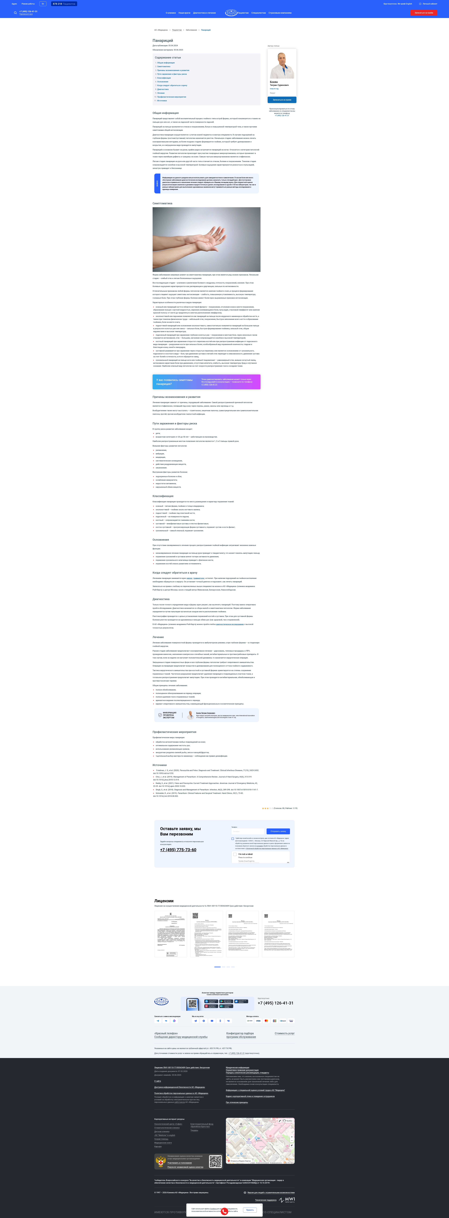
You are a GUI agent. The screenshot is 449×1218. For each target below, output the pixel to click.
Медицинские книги (163, 1142)
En (43, 3)
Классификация (164, 78)
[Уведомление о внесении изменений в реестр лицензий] (170, 934)
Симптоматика (163, 66)
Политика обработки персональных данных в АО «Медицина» (181, 1093)
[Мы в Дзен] (203, 1020)
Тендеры (194, 1130)
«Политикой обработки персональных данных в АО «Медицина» (267, 848)
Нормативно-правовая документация (242, 1070)
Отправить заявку (278, 831)
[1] (263, 808)
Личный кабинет (430, 3)
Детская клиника (161, 1131)
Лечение (161, 93)
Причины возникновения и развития (173, 70)
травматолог (199, 578)
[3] (268, 808)
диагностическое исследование (230, 624)
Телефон (234, 827)
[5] (272, 808)
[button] (15, 13)
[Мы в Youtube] (211, 1020)
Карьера (157, 1146)
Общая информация (166, 62)
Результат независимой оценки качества (185, 1167)
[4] (270, 808)
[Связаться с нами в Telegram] (157, 1020)
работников (180, 1102)
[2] (265, 808)
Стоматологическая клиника (166, 1127)
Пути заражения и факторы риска (172, 74)
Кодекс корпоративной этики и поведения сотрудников (250, 1096)
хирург (189, 578)
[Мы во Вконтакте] (228, 1020)
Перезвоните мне (26, 14)
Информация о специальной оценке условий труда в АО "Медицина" (255, 1090)
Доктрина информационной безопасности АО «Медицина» (179, 1087)
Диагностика (162, 89)
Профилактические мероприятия (171, 97)
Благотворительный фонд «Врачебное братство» (201, 1125)
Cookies (213, 1209)
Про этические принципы (237, 1102)
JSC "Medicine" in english (164, 1135)
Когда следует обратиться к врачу (172, 85)
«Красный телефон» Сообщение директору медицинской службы (181, 1034)
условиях (260, 846)
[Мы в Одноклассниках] (220, 1020)
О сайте (157, 1081)
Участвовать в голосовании (180, 1163)
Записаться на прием (282, 99)
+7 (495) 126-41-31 (28, 11)
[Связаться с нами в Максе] (174, 1020)
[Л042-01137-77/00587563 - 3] (242, 934)
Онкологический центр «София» (168, 1124)
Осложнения (162, 81)
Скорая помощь (161, 1139)
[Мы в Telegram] (195, 1020)
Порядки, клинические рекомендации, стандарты (247, 1072)
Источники (162, 100)
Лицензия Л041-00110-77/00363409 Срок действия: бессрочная (182, 1067)
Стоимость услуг (285, 1033)
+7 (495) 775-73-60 (178, 849)
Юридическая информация (237, 1067)
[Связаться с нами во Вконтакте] (166, 1020)
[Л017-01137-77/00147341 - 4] (278, 934)
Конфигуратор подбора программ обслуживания (241, 1034)
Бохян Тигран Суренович (205, 713)
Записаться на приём (424, 12)
